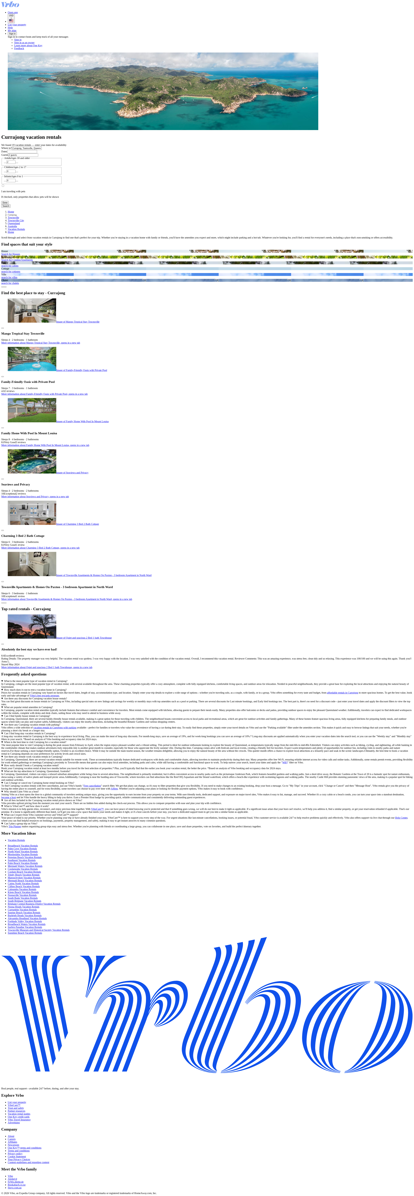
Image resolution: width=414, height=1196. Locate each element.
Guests (4, 154)
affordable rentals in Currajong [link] (342, 692)
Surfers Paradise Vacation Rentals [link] (25, 927)
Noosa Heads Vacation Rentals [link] (23, 906)
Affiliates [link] (12, 1142)
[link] (41, 48)
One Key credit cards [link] (18, 1116)
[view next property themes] (5, 286)
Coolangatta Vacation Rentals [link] (23, 869)
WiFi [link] (284, 762)
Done (5, 202)
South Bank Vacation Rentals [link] (23, 898)
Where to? (6, 148)
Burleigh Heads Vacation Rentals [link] (25, 915)
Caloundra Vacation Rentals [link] (22, 889)
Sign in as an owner (24, 42)
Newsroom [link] (13, 1144)
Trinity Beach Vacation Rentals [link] (23, 874)
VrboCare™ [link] (97, 809)
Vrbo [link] (10, 1176)
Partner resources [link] (16, 1111)
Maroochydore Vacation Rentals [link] (24, 877)
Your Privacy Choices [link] (19, 1159)
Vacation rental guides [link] (19, 1113)
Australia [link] (12, 226)
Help (10, 27)
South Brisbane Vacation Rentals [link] (24, 901)
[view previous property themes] (2, 286)
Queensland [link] (14, 223)
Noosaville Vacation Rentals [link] (22, 895)
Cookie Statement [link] (17, 1156)
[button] (207, 833)
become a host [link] (8, 797)
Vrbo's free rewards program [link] (44, 695)
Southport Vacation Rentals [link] (22, 860)
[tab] (16, 840)
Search (6, 206)
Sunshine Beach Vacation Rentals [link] (25, 933)
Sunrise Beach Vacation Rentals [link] (24, 912)
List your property (17, 24)
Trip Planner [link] (15, 826)
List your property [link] (17, 1102)
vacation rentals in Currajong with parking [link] (54, 727)
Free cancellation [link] (92, 785)
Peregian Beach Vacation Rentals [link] (25, 857)
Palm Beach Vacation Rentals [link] (23, 863)
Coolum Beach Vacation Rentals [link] (24, 871)
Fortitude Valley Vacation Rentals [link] (25, 921)
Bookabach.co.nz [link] (17, 1184)
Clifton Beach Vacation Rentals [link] (24, 886)
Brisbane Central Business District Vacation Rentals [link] (34, 903)
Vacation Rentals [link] (16, 229)
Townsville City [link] (16, 220)
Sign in (12, 33)
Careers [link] (12, 1139)
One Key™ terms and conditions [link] (24, 1147)
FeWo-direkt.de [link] (16, 1181)
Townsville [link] (13, 217)
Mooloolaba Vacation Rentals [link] (23, 854)
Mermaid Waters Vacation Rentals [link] (25, 866)
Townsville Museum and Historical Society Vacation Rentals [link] (39, 930)
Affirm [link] (114, 788)
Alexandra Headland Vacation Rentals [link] (27, 918)
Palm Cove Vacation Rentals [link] (22, 848)
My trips (12, 30)
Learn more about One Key (28, 45)
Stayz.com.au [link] (15, 1187)
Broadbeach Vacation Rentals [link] (23, 845)
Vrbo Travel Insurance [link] (19, 1119)
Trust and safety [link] (16, 1108)
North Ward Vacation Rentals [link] (23, 851)
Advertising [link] (14, 1122)
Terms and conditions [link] (19, 1150)
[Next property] (5, 602)
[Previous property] (2, 602)
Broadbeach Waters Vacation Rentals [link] (26, 924)
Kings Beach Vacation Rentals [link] (23, 892)
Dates (4, 151)
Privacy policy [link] (15, 1153)
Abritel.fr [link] (12, 1179)
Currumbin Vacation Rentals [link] (22, 909)
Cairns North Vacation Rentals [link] (23, 883)
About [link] (11, 1136)
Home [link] (11, 211)
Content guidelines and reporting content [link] (28, 1162)
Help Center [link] (401, 817)
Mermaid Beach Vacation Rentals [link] (25, 880)
